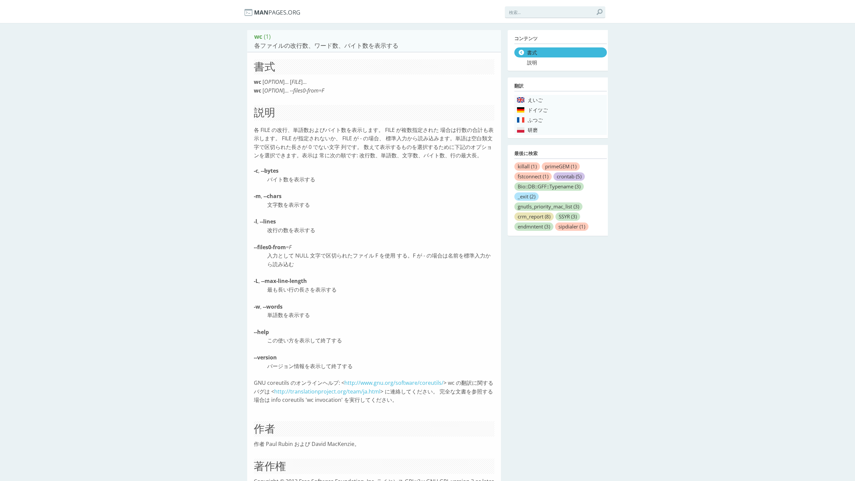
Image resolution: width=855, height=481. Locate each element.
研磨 (533, 130)
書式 (532, 53)
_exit (526, 196)
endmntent (534, 226)
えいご (535, 100)
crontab (569, 176)
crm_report (534, 216)
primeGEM (560, 166)
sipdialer (571, 226)
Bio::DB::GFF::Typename (549, 186)
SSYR (568, 216)
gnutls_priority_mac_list (548, 206)
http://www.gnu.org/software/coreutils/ (394, 382)
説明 (532, 63)
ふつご (535, 120)
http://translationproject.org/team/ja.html (327, 391)
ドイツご (538, 110)
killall (527, 166)
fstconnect (533, 176)
